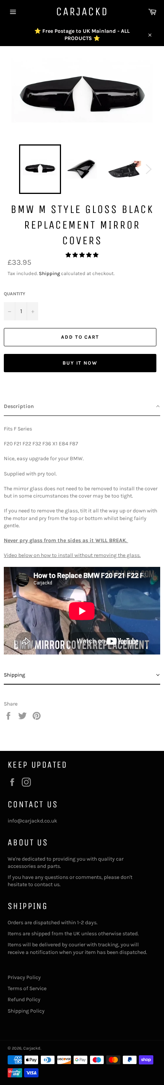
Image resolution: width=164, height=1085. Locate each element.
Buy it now (80, 363)
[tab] (82, 406)
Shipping (49, 273)
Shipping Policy (26, 1011)
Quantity (14, 293)
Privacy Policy (24, 977)
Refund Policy (24, 999)
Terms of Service (27, 988)
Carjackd (82, 11)
